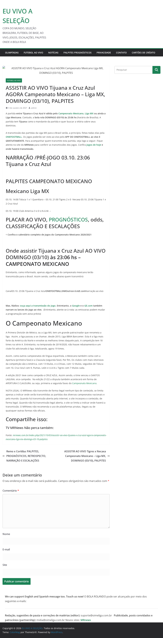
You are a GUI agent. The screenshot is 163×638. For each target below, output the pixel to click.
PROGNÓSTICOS (68, 219)
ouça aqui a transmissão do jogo (38, 305)
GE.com (88, 305)
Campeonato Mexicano (71, 113)
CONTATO (121, 52)
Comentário (11, 490)
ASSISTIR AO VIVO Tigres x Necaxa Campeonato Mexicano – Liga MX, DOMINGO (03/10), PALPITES (85, 456)
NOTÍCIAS (53, 52)
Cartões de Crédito (143, 52)
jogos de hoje (93, 144)
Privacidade (104, 52)
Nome (6, 534)
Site (5, 565)
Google (76, 305)
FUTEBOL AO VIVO (33, 52)
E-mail (6, 549)
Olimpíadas (12, 52)
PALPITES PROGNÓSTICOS (78, 52)
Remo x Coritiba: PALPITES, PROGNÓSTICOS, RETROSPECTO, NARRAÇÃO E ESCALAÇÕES (26, 456)
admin (34, 108)
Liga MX (89, 113)
